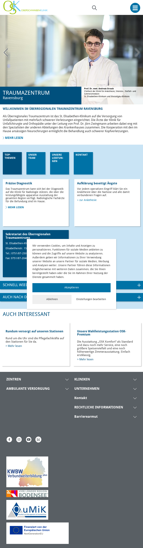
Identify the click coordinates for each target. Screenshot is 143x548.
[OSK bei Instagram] (19, 439)
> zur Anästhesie (87, 200)
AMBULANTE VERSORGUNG (28, 388)
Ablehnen (52, 299)
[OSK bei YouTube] (29, 439)
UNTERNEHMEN (86, 388)
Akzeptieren (71, 287)
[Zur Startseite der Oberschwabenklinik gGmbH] (26, 7)
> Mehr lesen (14, 346)
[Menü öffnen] (135, 8)
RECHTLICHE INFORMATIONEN (98, 407)
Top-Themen (10, 156)
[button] (137, 52)
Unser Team (32, 156)
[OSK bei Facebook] (9, 439)
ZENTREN (13, 379)
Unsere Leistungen (57, 158)
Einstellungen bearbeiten (91, 299)
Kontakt (82, 155)
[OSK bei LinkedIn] (38, 439)
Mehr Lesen (16, 207)
